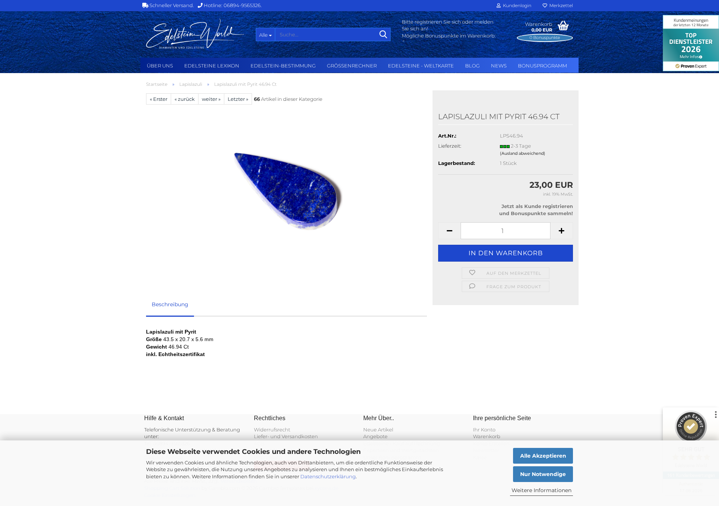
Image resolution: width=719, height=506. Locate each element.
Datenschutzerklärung (328, 476)
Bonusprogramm (542, 66)
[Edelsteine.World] (195, 33)
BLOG (472, 66)
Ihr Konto (484, 430)
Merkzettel (560, 5)
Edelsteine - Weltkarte (421, 66)
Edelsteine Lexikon (211, 66)
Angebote (375, 436)
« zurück (185, 99)
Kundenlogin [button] (516, 5)
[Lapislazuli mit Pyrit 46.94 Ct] (286, 189)
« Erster (158, 99)
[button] (449, 230)
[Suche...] (383, 35)
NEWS (499, 66)
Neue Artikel (378, 430)
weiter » (211, 99)
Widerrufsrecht (272, 430)
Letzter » (238, 99)
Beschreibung (170, 304)
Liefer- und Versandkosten (286, 436)
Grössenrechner (352, 66)
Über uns (160, 66)
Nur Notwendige (543, 474)
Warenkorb (486, 436)
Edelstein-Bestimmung (283, 66)
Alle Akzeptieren (543, 455)
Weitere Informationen (541, 490)
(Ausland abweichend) (522, 153)
